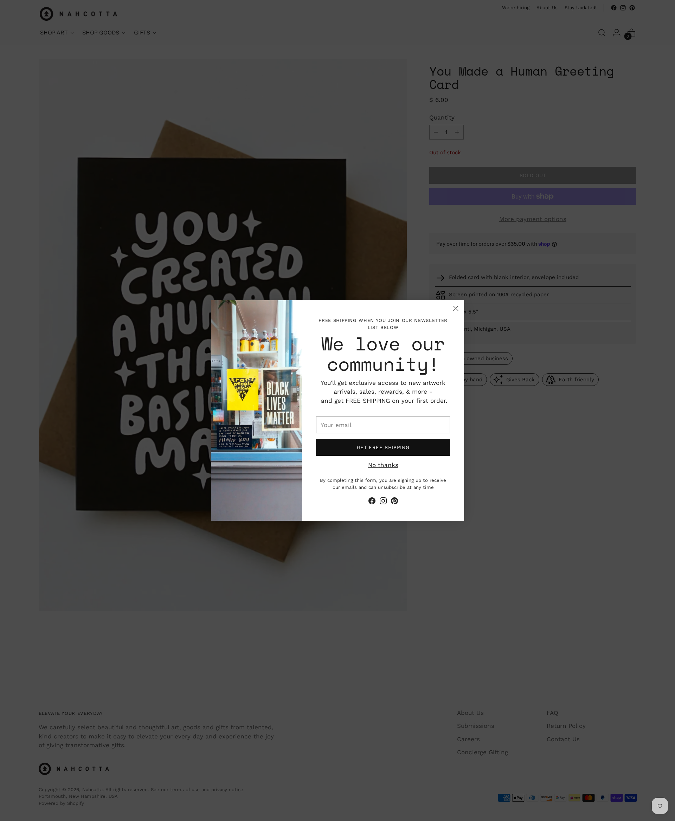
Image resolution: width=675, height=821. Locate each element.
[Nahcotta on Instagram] (383, 502)
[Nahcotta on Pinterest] (394, 502)
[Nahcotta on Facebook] (372, 502)
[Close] (455, 308)
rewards (390, 391)
